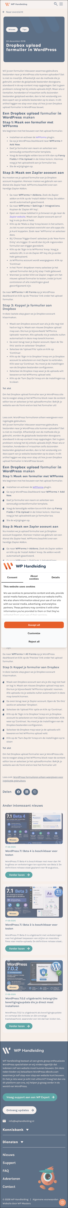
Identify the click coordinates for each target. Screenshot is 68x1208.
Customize (34, 633)
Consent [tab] (12, 577)
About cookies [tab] (34, 577)
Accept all (34, 625)
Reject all (34, 641)
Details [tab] (56, 577)
